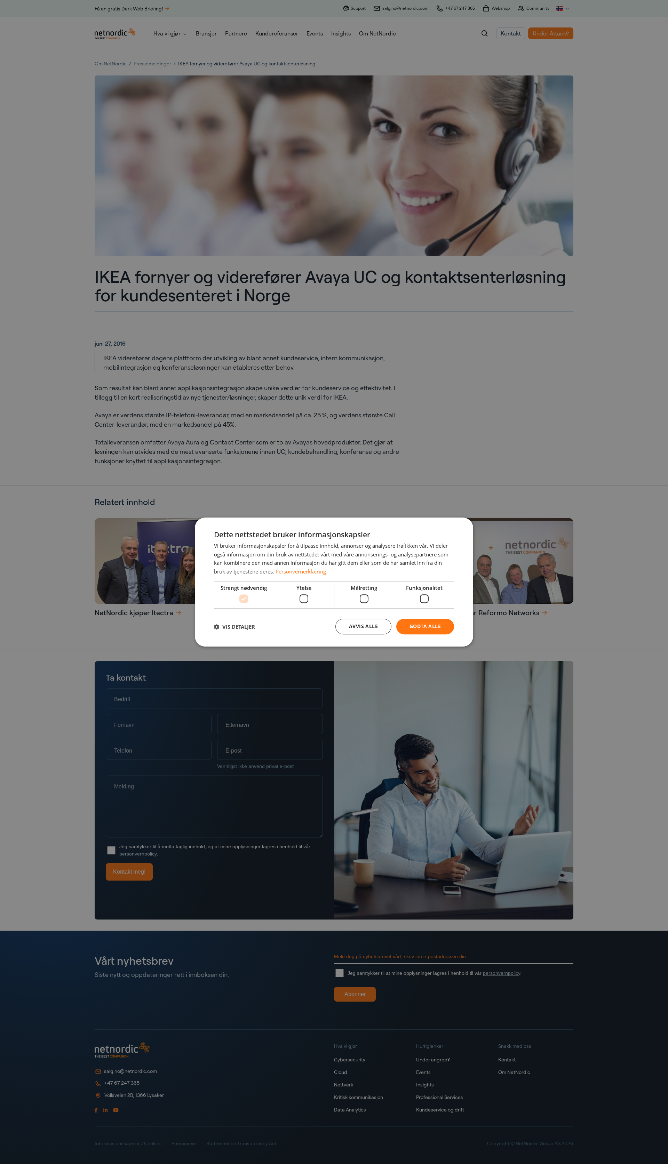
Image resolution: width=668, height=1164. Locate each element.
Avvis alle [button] (363, 626)
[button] (234, 627)
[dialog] (334, 582)
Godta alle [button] (425, 626)
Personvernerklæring (301, 571)
